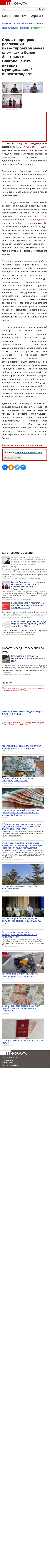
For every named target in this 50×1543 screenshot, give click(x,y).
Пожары (24, 27)
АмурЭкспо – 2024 (35, 147)
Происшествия (10, 27)
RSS (16, 1065)
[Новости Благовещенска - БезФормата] (14, 3)
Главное (6, 23)
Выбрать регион (7, 1062)
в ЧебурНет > (38, 27)
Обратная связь (7, 1060)
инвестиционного (38, 219)
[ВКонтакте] (5, 467)
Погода (39, 23)
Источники (27, 23)
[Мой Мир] (23, 467)
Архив (16, 23)
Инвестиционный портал (28, 452)
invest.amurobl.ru (11, 109)
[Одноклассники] (11, 467)
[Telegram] (17, 467)
